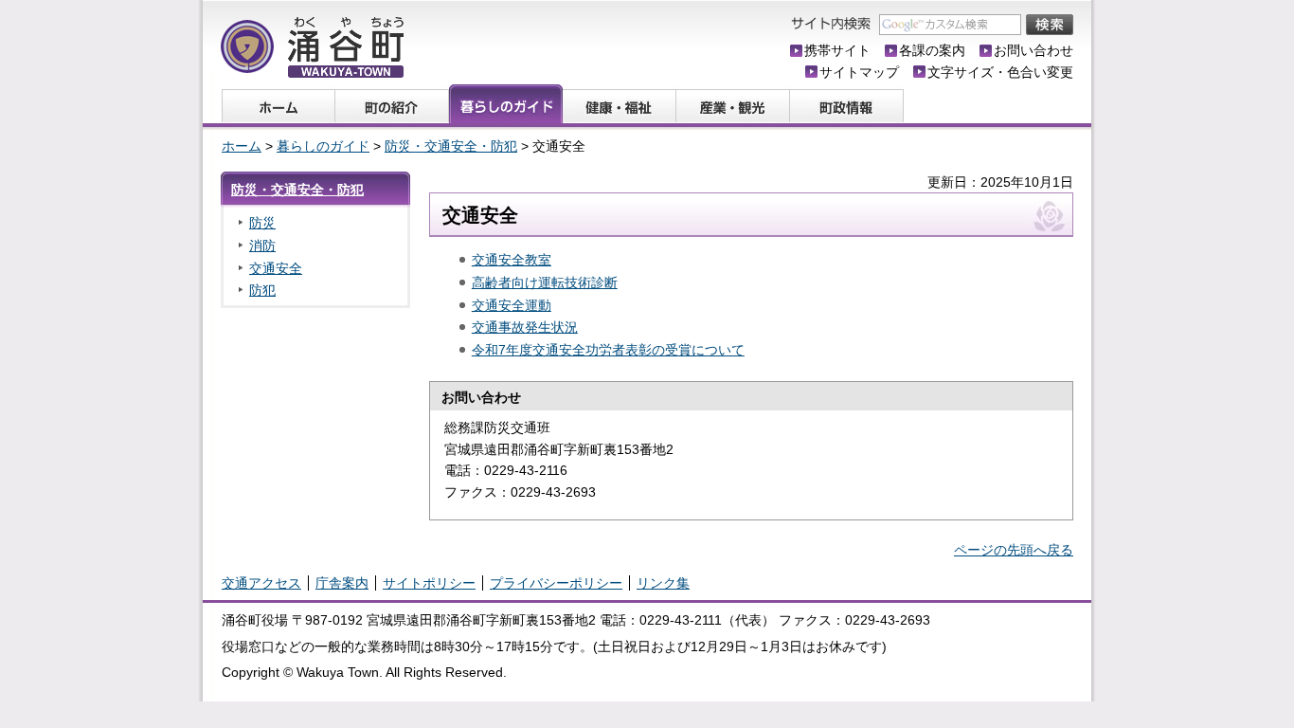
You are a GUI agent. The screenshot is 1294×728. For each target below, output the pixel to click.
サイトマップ (859, 72)
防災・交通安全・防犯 (451, 146)
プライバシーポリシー (556, 583)
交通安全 (275, 268)
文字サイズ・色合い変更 (1000, 72)
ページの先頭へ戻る (1013, 549)
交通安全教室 (511, 259)
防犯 (262, 290)
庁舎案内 (341, 583)
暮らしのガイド (323, 146)
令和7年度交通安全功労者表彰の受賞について (608, 349)
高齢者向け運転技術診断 (545, 282)
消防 (262, 245)
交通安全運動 (511, 305)
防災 (262, 222)
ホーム (241, 146)
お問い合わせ (1033, 50)
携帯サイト (837, 50)
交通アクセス (261, 583)
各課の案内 (932, 50)
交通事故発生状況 (525, 327)
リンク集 (663, 583)
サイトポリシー (429, 583)
